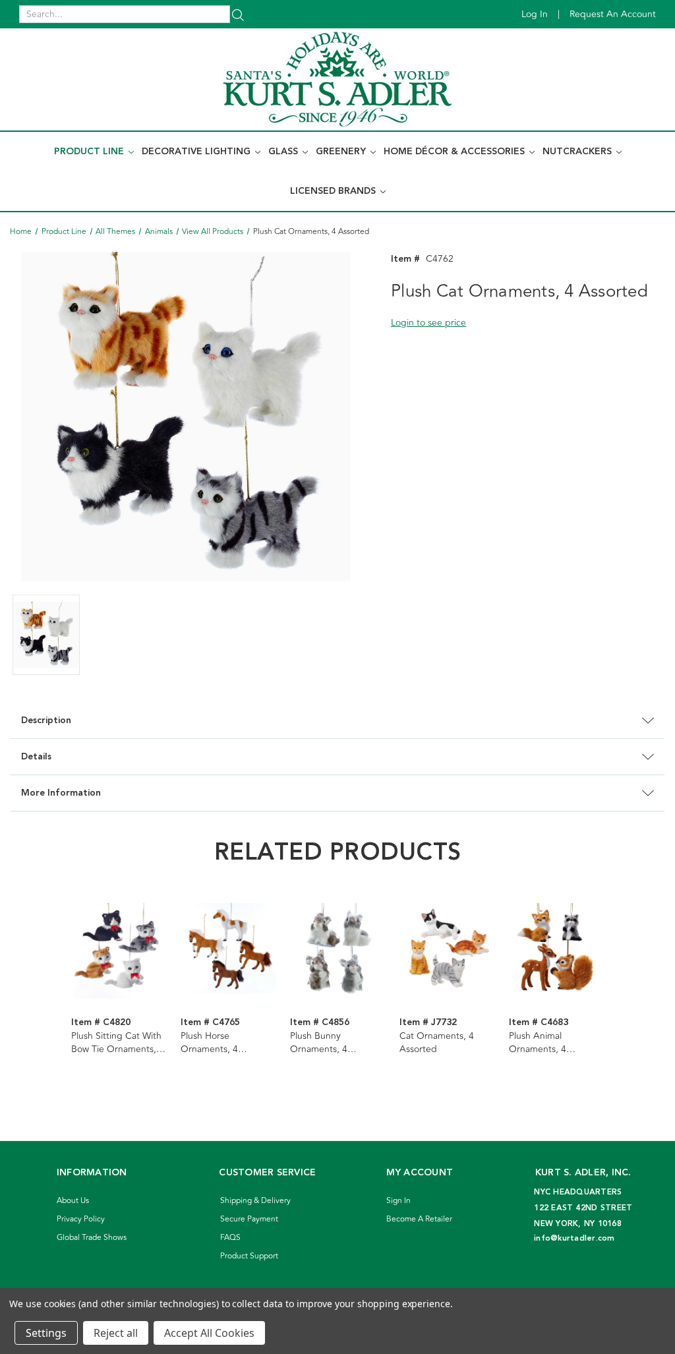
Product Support (249, 1256)
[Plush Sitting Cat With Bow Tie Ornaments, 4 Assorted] (119, 950)
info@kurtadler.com (574, 1238)
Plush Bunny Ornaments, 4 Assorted (318, 1043)
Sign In (398, 1200)
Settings (46, 1333)
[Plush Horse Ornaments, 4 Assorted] (228, 950)
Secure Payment (249, 1219)
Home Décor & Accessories (455, 151)
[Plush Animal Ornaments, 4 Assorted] (556, 950)
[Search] (238, 14)
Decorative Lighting (197, 151)
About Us (73, 1200)
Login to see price (428, 323)
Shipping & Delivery (255, 1200)
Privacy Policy (81, 1219)
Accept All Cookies (209, 1333)
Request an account (613, 14)
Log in (534, 14)
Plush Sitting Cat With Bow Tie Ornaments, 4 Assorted (117, 1043)
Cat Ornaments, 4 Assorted (436, 1043)
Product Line (90, 151)
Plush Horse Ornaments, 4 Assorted (209, 1043)
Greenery (342, 151)
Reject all (116, 1333)
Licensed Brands (334, 191)
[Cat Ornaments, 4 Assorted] (447, 950)
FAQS (230, 1237)
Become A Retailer (419, 1219)
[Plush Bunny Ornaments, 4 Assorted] (338, 950)
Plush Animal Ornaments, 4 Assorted (537, 1043)
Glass (284, 151)
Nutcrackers (578, 151)
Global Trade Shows (92, 1237)
